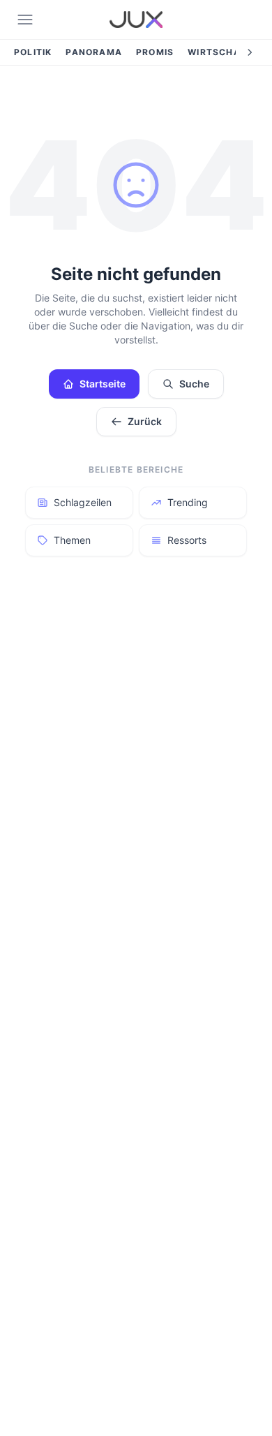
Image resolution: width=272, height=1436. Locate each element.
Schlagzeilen (83, 502)
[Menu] (25, 20)
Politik (33, 52)
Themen (72, 540)
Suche (194, 384)
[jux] (136, 19)
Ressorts (186, 540)
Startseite (103, 384)
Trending (187, 502)
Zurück (145, 421)
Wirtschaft (220, 52)
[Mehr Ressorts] (249, 52)
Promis (155, 52)
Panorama (94, 52)
